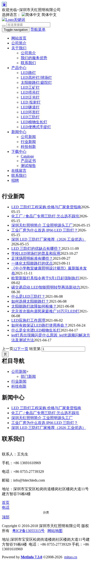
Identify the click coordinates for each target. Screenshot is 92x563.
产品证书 (28, 161)
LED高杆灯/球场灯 (36, 78)
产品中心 (18, 68)
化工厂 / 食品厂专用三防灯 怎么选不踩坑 (45, 216)
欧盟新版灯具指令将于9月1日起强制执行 (45, 278)
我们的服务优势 (34, 58)
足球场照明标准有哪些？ (32, 258)
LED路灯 (28, 73)
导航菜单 (38, 29)
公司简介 (18, 43)
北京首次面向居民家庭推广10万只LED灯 (45, 311)
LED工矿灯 (30, 87)
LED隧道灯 (30, 107)
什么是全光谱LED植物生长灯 (35, 330)
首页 (5, 503)
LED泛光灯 (30, 97)
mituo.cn (70, 557)
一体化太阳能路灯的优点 (32, 263)
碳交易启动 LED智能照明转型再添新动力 (45, 287)
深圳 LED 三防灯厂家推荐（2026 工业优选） (48, 239)
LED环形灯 (30, 112)
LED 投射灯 (31, 102)
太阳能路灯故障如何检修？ (34, 306)
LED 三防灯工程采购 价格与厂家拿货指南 (46, 207)
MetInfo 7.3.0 (31, 557)
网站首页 (18, 38)
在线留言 (18, 171)
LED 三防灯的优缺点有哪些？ (36, 249)
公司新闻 (28, 137)
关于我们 (18, 48)
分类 (46, 512)
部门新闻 (28, 376)
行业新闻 (28, 142)
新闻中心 (18, 132)
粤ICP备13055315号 (28, 531)
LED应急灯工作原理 (28, 320)
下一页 (22, 349)
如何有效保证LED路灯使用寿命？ (39, 325)
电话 (5, 507)
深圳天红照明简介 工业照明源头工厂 (42, 225)
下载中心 (18, 152)
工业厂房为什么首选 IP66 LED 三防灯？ (44, 230)
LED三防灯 (30, 117)
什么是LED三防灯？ (28, 296)
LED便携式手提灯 (36, 127)
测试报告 (28, 166)
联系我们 (28, 63)
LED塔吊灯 (30, 92)
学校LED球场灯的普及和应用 (35, 253)
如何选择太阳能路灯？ (30, 301)
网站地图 (55, 531)
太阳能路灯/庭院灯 (36, 83)
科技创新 (28, 147)
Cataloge (27, 156)
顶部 (5, 517)
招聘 (15, 180)
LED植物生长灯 (34, 122)
